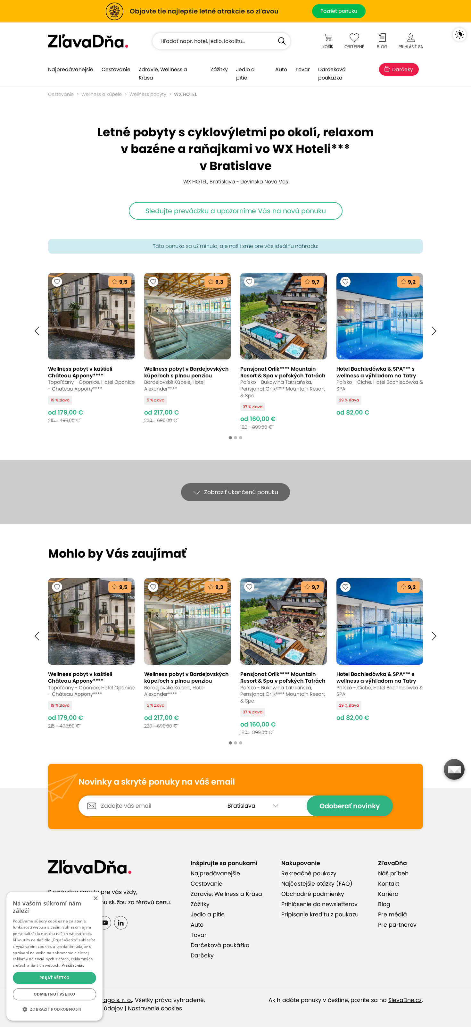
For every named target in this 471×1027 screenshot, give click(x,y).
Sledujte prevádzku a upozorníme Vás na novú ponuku (235, 210)
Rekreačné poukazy (308, 873)
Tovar (302, 69)
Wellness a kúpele (101, 94)
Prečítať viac (73, 965)
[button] (37, 331)
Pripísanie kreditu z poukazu (320, 914)
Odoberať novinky (349, 806)
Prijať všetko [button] (54, 978)
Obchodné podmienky (312, 894)
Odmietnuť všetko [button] (54, 994)
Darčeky (402, 69)
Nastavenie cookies (155, 1008)
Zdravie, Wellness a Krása (163, 73)
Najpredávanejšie (70, 69)
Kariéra (388, 894)
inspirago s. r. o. (110, 1000)
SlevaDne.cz (405, 1000)
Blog (384, 904)
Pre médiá (392, 914)
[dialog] (54, 956)
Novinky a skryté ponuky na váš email (156, 782)
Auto (281, 69)
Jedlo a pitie (245, 73)
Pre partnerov (397, 925)
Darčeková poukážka (332, 73)
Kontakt (388, 884)
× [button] (95, 898)
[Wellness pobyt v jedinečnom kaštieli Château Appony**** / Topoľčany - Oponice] (91, 351)
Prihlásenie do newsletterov (319, 904)
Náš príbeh (393, 873)
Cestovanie (116, 69)
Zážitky (219, 69)
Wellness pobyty (147, 94)
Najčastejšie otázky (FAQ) (316, 884)
